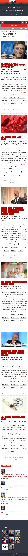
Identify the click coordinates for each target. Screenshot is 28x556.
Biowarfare (9, 63)
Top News (3, 63)
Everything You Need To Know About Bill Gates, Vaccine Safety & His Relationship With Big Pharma (14, 71)
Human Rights (16, 210)
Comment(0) (14, 182)
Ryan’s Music (21, 12)
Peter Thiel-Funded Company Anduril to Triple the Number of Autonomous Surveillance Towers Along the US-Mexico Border (14, 499)
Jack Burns (14, 393)
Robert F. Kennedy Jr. (19, 109)
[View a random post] (26, 22)
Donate (15, 9)
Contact (10, 9)
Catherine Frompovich (18, 457)
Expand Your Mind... (18, 208)
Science (19, 136)
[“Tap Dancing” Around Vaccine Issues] (14, 405)
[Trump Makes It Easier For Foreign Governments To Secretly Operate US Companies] (11, 540)
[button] (22, 22)
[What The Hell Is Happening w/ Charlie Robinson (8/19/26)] (5, 540)
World (12, 67)
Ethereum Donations (19, 10)
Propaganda (22, 65)
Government (4, 210)
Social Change (4, 214)
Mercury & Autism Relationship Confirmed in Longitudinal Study (11, 287)
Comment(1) (14, 111)
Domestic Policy (4, 65)
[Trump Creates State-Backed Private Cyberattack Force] (17, 540)
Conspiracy (16, 63)
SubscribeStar (7, 12)
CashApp (14, 12)
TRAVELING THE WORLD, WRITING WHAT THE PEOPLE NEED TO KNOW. (14, 18)
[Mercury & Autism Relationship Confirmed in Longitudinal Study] (14, 270)
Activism (10, 208)
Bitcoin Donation (22, 9)
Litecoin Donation (8, 10)
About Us (4, 9)
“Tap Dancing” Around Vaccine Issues (13, 421)
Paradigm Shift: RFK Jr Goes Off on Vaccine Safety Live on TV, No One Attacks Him (12, 359)
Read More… (24, 92)
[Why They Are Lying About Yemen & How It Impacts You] (11, 547)
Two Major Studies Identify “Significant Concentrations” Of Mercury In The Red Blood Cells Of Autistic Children (14, 143)
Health (11, 65)
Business (14, 351)
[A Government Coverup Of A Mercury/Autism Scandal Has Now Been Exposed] (14, 195)
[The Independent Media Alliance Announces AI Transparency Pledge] (5, 547)
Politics (15, 65)
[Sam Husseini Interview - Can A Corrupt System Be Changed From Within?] (11, 533)
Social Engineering (5, 67)
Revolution (11, 212)
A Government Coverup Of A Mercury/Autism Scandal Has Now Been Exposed (14, 218)
